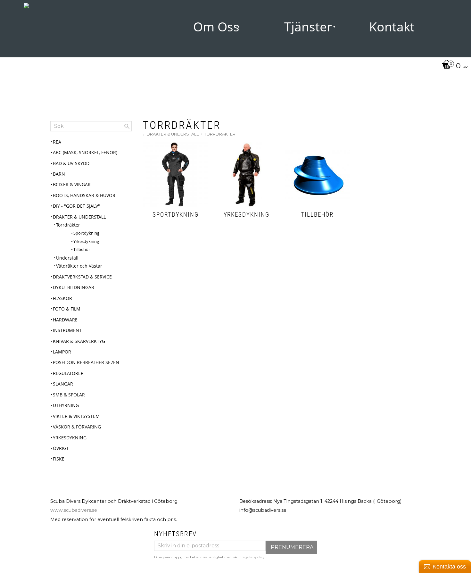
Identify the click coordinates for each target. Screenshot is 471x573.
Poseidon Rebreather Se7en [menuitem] (86, 362)
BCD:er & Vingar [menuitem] (72, 184)
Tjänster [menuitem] (308, 26)
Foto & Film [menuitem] (66, 309)
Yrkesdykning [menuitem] (86, 241)
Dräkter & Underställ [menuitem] (79, 217)
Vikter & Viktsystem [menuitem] (76, 416)
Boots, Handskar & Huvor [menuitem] (84, 195)
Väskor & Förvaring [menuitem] (77, 427)
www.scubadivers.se (73, 510)
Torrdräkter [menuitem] (68, 225)
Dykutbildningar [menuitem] (73, 287)
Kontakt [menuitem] (392, 26)
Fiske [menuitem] (58, 459)
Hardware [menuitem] (65, 320)
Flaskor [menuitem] (62, 298)
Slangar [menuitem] (63, 384)
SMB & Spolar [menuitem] (69, 395)
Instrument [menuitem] (67, 330)
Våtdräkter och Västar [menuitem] (79, 266)
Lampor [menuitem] (62, 352)
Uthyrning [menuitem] (66, 405)
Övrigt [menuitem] (61, 448)
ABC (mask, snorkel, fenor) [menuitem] (85, 152)
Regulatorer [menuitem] (68, 373)
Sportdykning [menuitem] (86, 233)
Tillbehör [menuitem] (81, 249)
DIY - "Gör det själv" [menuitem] (76, 206)
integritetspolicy (251, 557)
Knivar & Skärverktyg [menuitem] (79, 341)
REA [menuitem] (57, 142)
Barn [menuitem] (59, 174)
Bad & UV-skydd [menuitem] (71, 163)
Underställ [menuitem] (67, 258)
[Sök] (127, 126)
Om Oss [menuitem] (216, 26)
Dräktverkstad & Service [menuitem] (82, 277)
